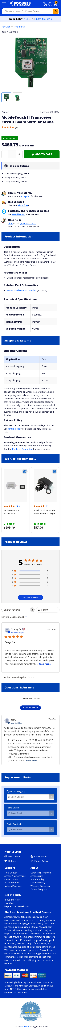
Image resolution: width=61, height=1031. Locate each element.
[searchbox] (15, 609)
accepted (25, 196)
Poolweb (6, 26)
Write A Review (30, 597)
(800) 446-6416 (44, 18)
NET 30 (14, 988)
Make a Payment (12, 885)
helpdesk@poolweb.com (16, 906)
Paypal (32, 982)
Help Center (14, 856)
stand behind (18, 214)
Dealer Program (38, 889)
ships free (23, 205)
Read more (45, 663)
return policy (14, 428)
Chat (26, 18)
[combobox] (30, 11)
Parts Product (14, 823)
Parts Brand (13, 807)
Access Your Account (14, 875)
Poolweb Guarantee (22, 448)
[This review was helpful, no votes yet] (29, 677)
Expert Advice (41, 860)
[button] (45, 4)
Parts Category (17, 791)
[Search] (55, 11)
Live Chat (9, 903)
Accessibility (36, 875)
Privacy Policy (37, 879)
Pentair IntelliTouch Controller (21, 290)
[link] (42, 154)
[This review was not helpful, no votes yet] (34, 677)
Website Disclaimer (40, 885)
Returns (12, 860)
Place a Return (11, 882)
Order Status (41, 856)
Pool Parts (19, 26)
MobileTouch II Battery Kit (11, 512)
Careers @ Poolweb (40, 872)
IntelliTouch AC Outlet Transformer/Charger (45, 512)
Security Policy (37, 882)
